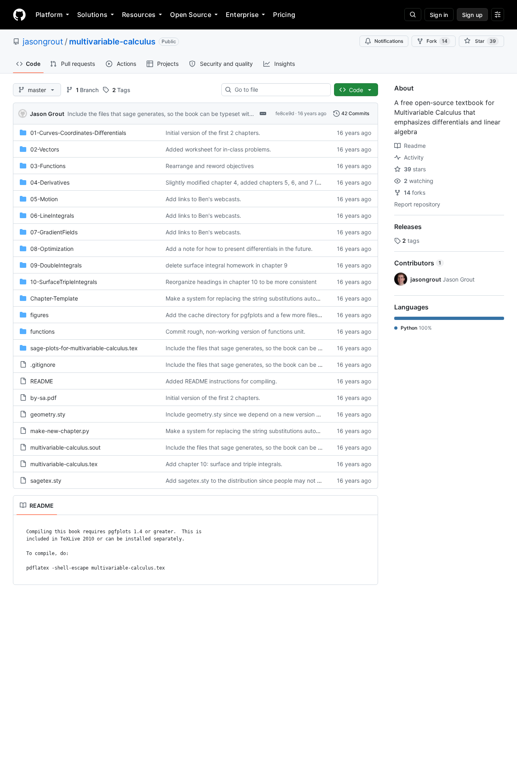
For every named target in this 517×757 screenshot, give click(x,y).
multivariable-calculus (112, 41)
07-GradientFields (54, 232)
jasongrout (43, 41)
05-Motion (44, 199)
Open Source (190, 15)
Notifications (388, 41)
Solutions (92, 15)
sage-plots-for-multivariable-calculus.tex (84, 348)
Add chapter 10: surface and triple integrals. (224, 464)
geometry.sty (47, 414)
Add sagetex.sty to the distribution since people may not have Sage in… (261, 480)
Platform (49, 15)
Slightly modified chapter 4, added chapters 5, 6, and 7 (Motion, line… (258, 182)
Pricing (284, 15)
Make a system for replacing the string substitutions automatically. (253, 298)
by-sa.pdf (43, 397)
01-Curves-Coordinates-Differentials (78, 132)
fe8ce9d (284, 113)
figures (39, 314)
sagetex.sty (45, 480)
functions (42, 331)
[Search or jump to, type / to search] (412, 14)
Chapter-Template (54, 298)
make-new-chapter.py (59, 430)
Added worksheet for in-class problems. (218, 149)
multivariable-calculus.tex (64, 464)
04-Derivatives (49, 182)
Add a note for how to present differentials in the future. (239, 248)
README (41, 381)
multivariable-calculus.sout (65, 447)
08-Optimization (52, 248)
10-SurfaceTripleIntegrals (63, 281)
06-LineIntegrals (52, 215)
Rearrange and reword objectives (210, 165)
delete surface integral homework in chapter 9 (227, 265)
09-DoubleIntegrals (56, 265)
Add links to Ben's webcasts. (203, 199)
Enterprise (242, 15)
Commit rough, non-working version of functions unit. (235, 331)
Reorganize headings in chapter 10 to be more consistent (241, 281)
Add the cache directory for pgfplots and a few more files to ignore (254, 314)
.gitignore (42, 364)
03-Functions (47, 165)
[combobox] (279, 90)
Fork (437, 41)
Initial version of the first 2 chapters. (213, 132)
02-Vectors (44, 149)
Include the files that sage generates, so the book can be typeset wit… (160, 113)
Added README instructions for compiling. (221, 381)
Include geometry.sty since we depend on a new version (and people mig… (265, 414)
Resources (139, 15)
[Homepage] (19, 14)
